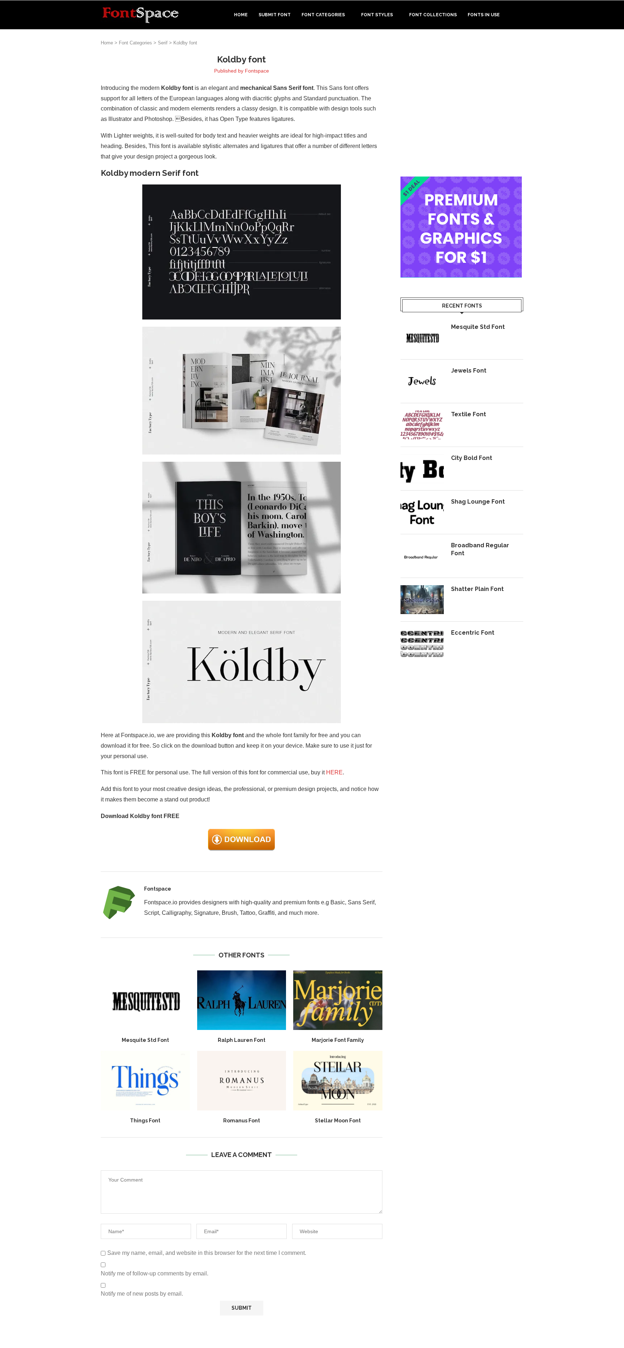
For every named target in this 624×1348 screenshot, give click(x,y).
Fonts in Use (484, 14)
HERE (334, 772)
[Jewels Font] (422, 381)
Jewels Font (468, 370)
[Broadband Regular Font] (422, 556)
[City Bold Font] (422, 468)
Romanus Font (241, 1120)
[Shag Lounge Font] (422, 512)
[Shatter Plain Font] (422, 599)
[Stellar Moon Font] (337, 1080)
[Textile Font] (422, 424)
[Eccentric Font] (422, 643)
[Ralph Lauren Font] (241, 1000)
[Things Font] (145, 1080)
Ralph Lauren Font (241, 1040)
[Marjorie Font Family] (337, 1000)
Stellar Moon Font (338, 1120)
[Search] (519, 14)
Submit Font (275, 14)
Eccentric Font (472, 632)
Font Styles (377, 14)
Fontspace (257, 71)
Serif (163, 42)
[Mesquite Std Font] (145, 1000)
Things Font (145, 1120)
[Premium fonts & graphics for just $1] (461, 181)
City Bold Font (471, 458)
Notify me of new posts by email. (142, 1294)
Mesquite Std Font (145, 1040)
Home (241, 14)
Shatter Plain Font (477, 589)
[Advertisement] (461, 104)
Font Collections (433, 14)
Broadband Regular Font (480, 549)
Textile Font (468, 414)
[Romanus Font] (241, 1080)
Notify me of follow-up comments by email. (154, 1273)
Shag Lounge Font (478, 501)
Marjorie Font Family (338, 1040)
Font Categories (323, 14)
